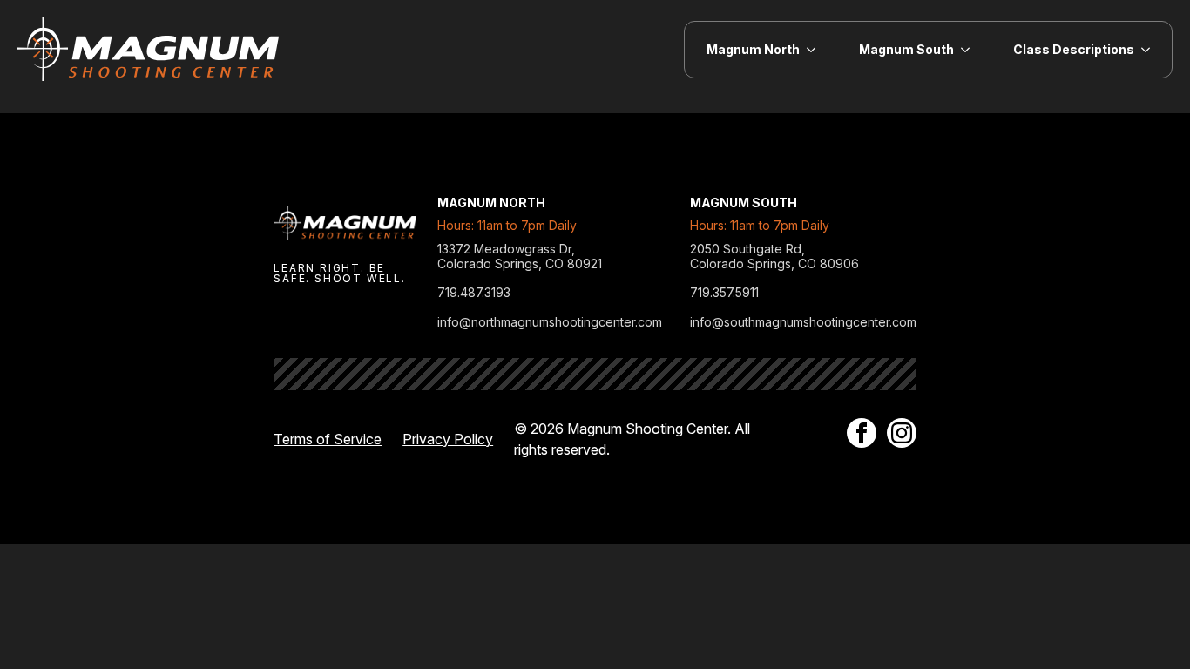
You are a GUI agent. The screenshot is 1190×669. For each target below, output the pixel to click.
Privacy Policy (447, 439)
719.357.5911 (724, 293)
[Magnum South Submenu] (972, 50)
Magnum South (906, 49)
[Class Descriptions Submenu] (1153, 50)
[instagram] (901, 433)
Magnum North (753, 49)
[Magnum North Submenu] (818, 50)
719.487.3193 (473, 293)
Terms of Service (328, 439)
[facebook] (861, 433)
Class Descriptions (1073, 49)
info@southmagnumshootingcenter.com (803, 322)
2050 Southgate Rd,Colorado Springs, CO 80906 (774, 256)
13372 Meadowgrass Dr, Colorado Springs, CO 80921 (519, 256)
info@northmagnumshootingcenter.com (549, 322)
